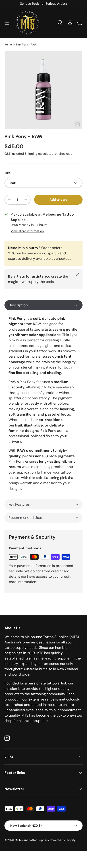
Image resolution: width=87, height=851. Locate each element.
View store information (27, 231)
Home (8, 44)
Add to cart (58, 200)
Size (7, 173)
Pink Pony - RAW (26, 44)
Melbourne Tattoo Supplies (32, 840)
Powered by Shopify (62, 840)
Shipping (31, 154)
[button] (80, 23)
